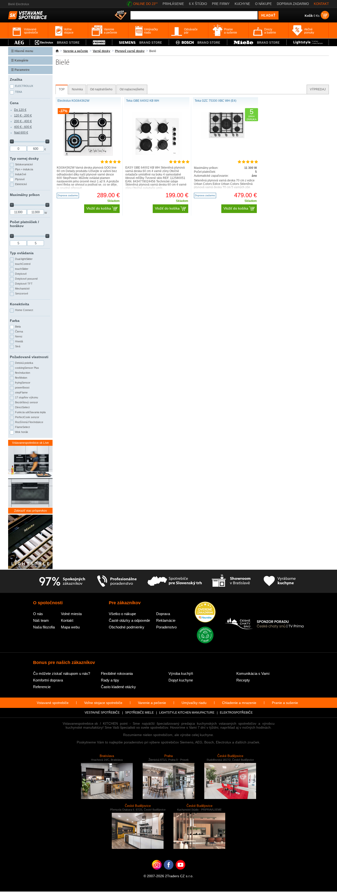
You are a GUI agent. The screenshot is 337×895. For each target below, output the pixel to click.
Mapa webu (70, 627)
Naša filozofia (44, 627)
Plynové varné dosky (130, 51)
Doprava (163, 614)
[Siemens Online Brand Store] (140, 42)
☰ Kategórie (19, 60)
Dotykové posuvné (26, 278)
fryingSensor (22, 382)
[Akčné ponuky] (120, 15)
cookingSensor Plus (27, 367)
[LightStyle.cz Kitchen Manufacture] (30, 542)
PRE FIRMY (221, 4)
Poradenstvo (166, 627)
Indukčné (20, 174)
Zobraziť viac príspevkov (30, 510)
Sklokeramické (24, 164)
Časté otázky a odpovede (129, 620)
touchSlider (21, 268)
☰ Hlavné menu (22, 51)
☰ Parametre (20, 70)
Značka (16, 79)
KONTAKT (321, 4)
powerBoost (22, 387)
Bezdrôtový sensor (26, 402)
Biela (18, 326)
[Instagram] (157, 872)
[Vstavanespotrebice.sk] (168, 872)
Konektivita (19, 304)
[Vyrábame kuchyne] (279, 581)
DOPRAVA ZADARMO (293, 4)
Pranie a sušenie (285, 703)
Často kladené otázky (118, 687)
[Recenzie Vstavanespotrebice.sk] (205, 612)
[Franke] (99, 42)
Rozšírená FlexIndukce (29, 422)
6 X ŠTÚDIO (198, 4)
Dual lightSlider (24, 258)
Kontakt (67, 620)
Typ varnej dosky (24, 158)
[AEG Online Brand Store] (19, 42)
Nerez (18, 336)
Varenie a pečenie (75, 51)
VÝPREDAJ (318, 89)
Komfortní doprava (48, 680)
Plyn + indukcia (24, 169)
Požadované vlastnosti (29, 357)
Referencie (42, 687)
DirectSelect (22, 407)
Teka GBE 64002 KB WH (142, 100)
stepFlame (21, 392)
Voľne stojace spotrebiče (103, 703)
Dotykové (21, 273)
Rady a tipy (110, 680)
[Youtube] (180, 872)
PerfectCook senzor (27, 417)
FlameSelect (22, 427)
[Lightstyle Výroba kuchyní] (308, 42)
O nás (38, 614)
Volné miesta (71, 614)
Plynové (20, 179)
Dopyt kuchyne (180, 680)
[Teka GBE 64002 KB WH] (157, 160)
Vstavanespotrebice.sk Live (30, 443)
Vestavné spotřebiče (102, 712)
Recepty (243, 680)
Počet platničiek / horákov (24, 224)
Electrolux (24, 85)
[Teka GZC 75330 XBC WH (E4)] (225, 138)
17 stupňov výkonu (26, 397)
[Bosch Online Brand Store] (198, 42)
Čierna (19, 331)
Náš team (41, 620)
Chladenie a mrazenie (239, 703)
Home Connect (24, 310)
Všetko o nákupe (122, 614)
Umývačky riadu (194, 703)
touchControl (22, 263)
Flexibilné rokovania (117, 673)
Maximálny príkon (25, 195)
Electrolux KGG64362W (73, 100)
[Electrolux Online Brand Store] (58, 42)
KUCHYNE (242, 4)
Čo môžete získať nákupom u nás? (61, 673)
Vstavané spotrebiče (53, 703)
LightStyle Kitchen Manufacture (186, 712)
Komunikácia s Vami (252, 673)
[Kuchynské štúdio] (231, 581)
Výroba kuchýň (180, 673)
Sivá (17, 346)
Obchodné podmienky (126, 627)
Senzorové (21, 293)
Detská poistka (24, 362)
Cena (14, 103)
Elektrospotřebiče (236, 712)
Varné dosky (101, 51)
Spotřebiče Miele (139, 712)
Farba (14, 321)
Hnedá (19, 341)
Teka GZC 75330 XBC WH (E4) (215, 100)
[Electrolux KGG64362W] (88, 155)
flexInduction (22, 372)
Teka (18, 91)
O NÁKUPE (263, 4)
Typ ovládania (22, 253)
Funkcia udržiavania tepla (30, 412)
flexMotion (21, 377)
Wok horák (21, 431)
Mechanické (22, 288)
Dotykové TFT (24, 283)
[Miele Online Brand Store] (257, 42)
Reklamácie (165, 620)
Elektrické (21, 184)
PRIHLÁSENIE (173, 4)
